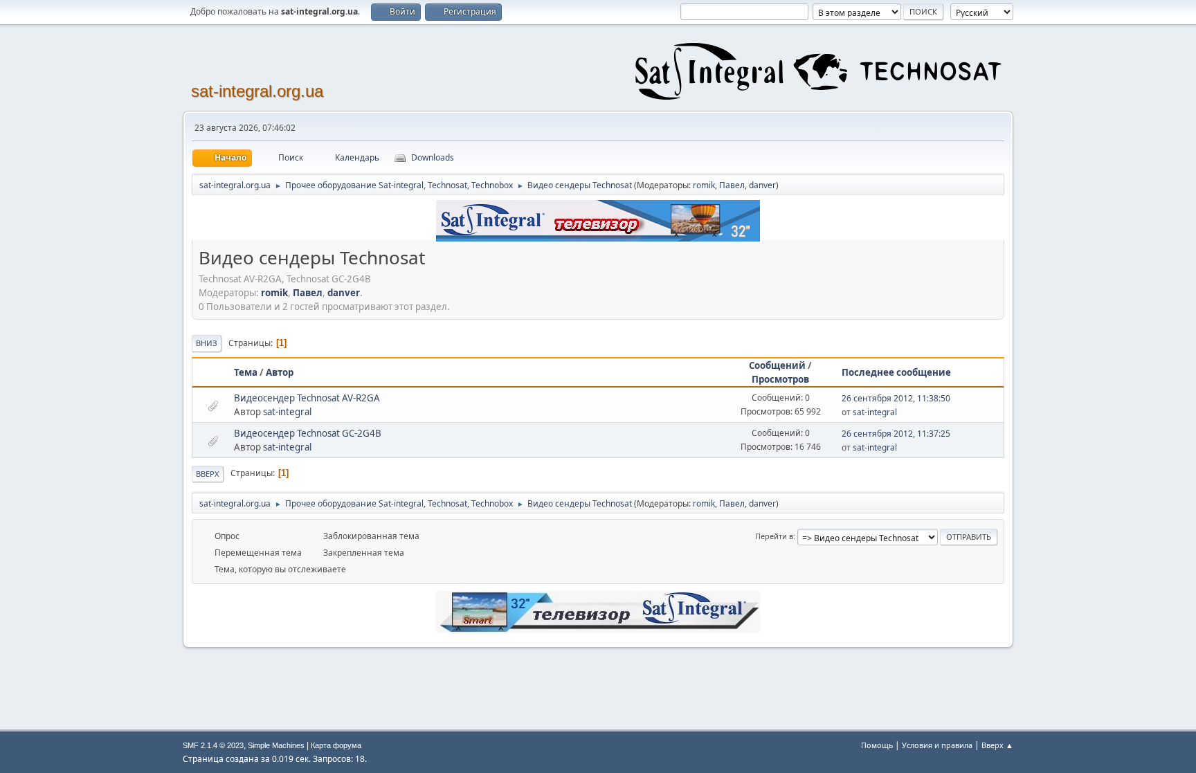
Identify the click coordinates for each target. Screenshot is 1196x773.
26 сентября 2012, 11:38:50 (896, 398)
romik (704, 185)
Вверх (207, 474)
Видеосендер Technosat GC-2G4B (307, 433)
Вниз (206, 343)
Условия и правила (937, 745)
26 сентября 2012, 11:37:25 (896, 433)
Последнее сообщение (896, 372)
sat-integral (287, 412)
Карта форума (336, 745)
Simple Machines (276, 745)
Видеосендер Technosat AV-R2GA (307, 398)
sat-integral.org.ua (257, 91)
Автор (279, 372)
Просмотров (780, 379)
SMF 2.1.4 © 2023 (213, 745)
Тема (245, 372)
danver (762, 185)
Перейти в (774, 536)
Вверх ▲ (997, 745)
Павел (732, 185)
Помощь (877, 745)
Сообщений (777, 365)
